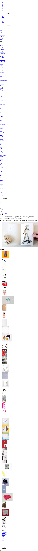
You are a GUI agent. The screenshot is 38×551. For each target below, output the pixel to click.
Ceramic (1, 96)
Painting (1, 48)
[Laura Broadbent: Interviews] (4, 318)
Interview (1, 77)
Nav (2, 6)
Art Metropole (4, 2)
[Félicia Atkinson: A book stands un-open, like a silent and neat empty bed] (8, 303)
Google (3, 18)
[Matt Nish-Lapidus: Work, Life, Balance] (5, 371)
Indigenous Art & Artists (3, 81)
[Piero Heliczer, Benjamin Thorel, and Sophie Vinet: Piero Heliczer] (4, 447)
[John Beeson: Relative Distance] (7, 500)
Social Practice (2, 128)
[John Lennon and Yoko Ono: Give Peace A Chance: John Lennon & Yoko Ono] (5, 485)
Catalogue (1, 100)
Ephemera (1, 188)
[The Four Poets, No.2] (4, 394)
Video (1, 193)
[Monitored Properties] (4, 265)
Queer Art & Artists (2, 76)
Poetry (1, 65)
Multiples (1, 39)
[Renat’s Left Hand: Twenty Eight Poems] (5, 424)
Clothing (1, 185)
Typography (1, 56)
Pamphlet (1, 135)
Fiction (1, 85)
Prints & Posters (2, 97)
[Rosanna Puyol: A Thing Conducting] (4, 462)
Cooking (1, 171)
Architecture (1, 64)
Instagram (3, 22)
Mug (0, 168)
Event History (3, 535)
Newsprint (1, 167)
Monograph (1, 88)
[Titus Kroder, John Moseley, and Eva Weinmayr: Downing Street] (4, 508)
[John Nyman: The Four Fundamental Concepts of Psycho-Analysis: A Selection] (5, 257)
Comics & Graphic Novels (3, 80)
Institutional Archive (4, 534)
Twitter (2, 16)
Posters (1, 192)
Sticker (1, 172)
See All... (1, 177)
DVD (1, 148)
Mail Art (1, 143)
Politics (1, 69)
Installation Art (2, 109)
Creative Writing (2, 68)
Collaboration (1, 116)
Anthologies (1, 180)
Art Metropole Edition (2, 104)
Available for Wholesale (3, 61)
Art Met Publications (2, 35)
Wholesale (3, 538)
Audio (1, 131)
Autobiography (2, 140)
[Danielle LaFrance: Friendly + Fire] (4, 356)
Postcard (1, 93)
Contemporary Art (2, 53)
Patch (1, 105)
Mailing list (3, 536)
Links (2, 5)
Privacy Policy (3, 541)
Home (2, 10)
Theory (1, 120)
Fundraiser (1, 136)
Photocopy (1, 151)
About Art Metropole (4, 532)
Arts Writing (1, 123)
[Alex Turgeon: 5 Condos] (5, 379)
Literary (1, 189)
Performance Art (2, 49)
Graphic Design (2, 72)
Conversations (2, 84)
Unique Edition (2, 152)
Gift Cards (3, 540)
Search (2, 4)
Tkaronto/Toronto (2, 164)
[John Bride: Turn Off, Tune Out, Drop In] (4, 523)
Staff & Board (3, 533)
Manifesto (1, 159)
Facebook (3, 17)
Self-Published (2, 127)
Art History (1, 92)
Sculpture (1, 89)
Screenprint (1, 160)
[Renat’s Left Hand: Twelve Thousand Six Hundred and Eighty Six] (5, 432)
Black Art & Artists (2, 124)
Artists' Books (2, 36)
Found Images (2, 57)
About (2, 8)
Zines (1, 101)
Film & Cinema (2, 52)
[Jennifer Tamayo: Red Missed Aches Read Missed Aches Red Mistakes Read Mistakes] (5, 333)
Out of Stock (1, 30)
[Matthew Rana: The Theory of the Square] (4, 295)
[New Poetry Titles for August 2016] (7, 341)
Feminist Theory (2, 112)
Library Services (4, 539)
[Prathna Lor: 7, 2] (4, 409)
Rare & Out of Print (2, 60)
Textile (1, 144)
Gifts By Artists (2, 132)
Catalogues (1, 184)
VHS (1, 175)
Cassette (1, 163)
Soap (0, 108)
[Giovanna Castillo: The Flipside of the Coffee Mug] (7, 470)
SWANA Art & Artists (3, 155)
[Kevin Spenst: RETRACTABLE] (4, 280)
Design (1, 73)
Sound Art (1, 45)
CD (0, 113)
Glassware (1, 139)
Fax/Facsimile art (2, 156)
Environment (1, 147)
